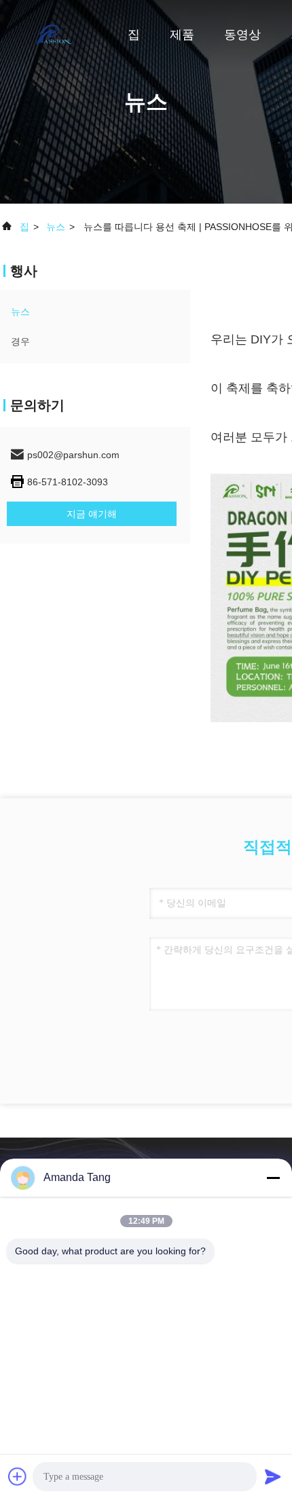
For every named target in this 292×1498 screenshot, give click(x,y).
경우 (20, 341)
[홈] (54, 34)
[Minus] (273, 1177)
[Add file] (17, 1476)
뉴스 (55, 226)
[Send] (273, 1476)
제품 (182, 34)
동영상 (242, 34)
